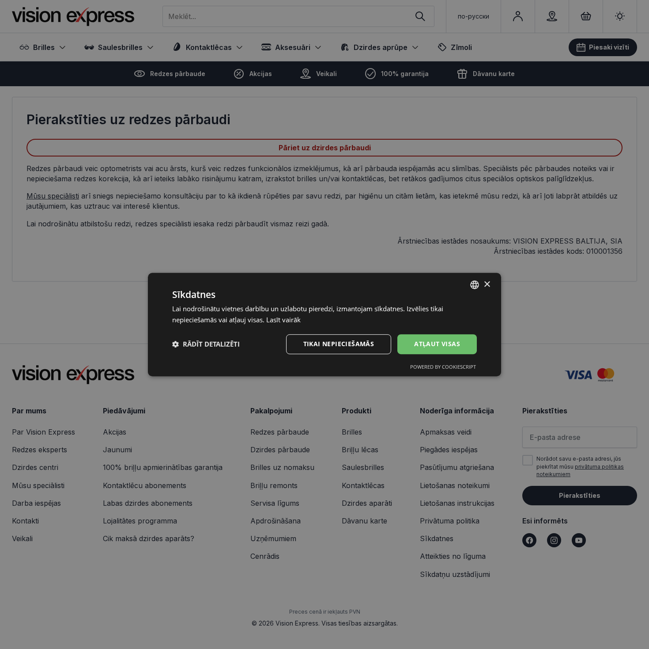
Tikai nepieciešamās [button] (338, 344)
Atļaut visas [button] (437, 344)
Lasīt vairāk (283, 319)
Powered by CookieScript (443, 366)
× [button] (486, 284)
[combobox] (474, 284)
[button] (206, 344)
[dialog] (324, 324)
